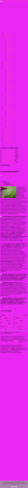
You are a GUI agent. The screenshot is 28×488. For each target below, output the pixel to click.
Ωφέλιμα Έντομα (7, 101)
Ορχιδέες (9, 52)
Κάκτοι (8, 59)
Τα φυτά (5, 66)
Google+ (25, 342)
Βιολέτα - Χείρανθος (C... (7, 156)
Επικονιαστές (9, 103)
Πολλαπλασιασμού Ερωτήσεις (13, 115)
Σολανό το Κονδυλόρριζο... (8, 162)
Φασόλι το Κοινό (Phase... (7, 159)
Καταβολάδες (9, 75)
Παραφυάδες (9, 76)
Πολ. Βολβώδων (10, 72)
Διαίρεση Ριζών (10, 79)
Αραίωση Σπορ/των (11, 86)
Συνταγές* (6, 118)
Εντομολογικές (10, 96)
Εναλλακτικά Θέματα (8, 129)
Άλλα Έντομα (9, 104)
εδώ (9, 349)
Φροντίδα (6, 82)
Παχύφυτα (9, 61)
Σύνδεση (5, 136)
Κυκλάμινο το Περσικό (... (8, 150)
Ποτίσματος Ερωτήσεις (11, 112)
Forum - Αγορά (7, 137)
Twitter (16, 342)
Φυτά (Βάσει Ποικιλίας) (8, 62)
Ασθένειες (6, 94)
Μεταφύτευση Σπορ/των (12, 87)
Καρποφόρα (9, 58)
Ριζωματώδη (9, 47)
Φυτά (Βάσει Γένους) (8, 35)
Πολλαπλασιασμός (7, 68)
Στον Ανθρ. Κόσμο (7, 124)
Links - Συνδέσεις (7, 142)
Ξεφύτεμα (9, 93)
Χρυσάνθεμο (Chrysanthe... (8, 158)
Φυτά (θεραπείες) (7, 64)
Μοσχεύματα (9, 70)
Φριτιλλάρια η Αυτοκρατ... (8, 152)
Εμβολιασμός (9, 73)
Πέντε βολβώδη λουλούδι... (5, 320)
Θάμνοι (8, 40)
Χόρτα (8, 55)
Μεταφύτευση (10, 89)
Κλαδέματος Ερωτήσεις (12, 111)
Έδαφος (8, 83)
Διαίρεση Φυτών (10, 77)
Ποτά (8, 122)
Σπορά (8, 69)
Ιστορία (8, 125)
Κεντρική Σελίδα (7, 33)
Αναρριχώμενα (10, 41)
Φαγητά (8, 119)
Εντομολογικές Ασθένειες (16, 183)
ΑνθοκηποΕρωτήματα (8, 108)
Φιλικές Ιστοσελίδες (11, 143)
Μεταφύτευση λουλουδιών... (4, 323)
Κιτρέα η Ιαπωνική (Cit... (7, 160)
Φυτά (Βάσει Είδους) (8, 37)
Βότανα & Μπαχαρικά (11, 57)
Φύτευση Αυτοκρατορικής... (18, 314)
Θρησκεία (9, 128)
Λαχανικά (9, 54)
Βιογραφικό (6, 132)
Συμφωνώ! (14, 486)
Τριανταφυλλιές (10, 51)
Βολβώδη (9, 44)
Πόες (8, 38)
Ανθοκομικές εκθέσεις (8, 133)
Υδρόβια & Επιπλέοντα (12, 48)
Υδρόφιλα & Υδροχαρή (12, 49)
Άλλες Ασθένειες (10, 100)
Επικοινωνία (6, 144)
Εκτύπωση (6, 177)
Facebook (3, 342)
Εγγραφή (16, 340)
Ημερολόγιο (6, 106)
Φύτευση (9, 84)
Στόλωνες (9, 80)
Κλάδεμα (8, 92)
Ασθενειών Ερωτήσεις (11, 117)
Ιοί (7, 99)
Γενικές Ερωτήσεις (11, 110)
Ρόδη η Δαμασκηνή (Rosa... (8, 155)
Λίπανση (8, 90)
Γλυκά (8, 121)
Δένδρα (8, 42)
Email (5, 179)
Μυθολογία (9, 127)
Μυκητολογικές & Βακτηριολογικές (14, 97)
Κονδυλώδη (9, 45)
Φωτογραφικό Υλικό (8, 139)
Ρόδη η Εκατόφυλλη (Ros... (8, 153)
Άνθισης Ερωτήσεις (11, 114)
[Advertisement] (14, 17)
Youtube (10, 342)
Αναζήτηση (6, 140)
